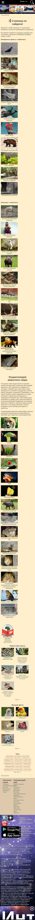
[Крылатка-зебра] (9, 477)
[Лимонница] (9, 490)
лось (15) (19, 766)
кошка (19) (27, 763)
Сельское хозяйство (26, 823)
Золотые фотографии (17, 802)
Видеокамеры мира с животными (9, 616)
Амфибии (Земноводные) (18, 796)
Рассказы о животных (17, 788)
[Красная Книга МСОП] (9, 546)
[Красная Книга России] (9, 518)
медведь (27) (9, 760)
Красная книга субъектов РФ (9, 538)
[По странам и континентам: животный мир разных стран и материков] (9, 577)
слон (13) (26, 766)
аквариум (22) (9, 763)
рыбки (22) (27, 760)
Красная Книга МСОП (9, 553)
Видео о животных (16, 805)
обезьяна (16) (10, 766)
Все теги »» (17, 772)
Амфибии (9, 470)
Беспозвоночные (9, 497)
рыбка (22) (18, 763)
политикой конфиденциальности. (17, 906)
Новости (22, 821)
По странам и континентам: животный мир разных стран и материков (9, 586)
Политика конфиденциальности (9, 784)
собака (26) (18, 760)
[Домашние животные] (9, 504)
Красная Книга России (9, 524)
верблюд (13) (9, 769)
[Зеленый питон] (9, 449)
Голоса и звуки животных (9, 602)
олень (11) (27, 769)
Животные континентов (17, 808)
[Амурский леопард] (9, 422)
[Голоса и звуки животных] (9, 560)
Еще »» (17, 699)
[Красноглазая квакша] (9, 463)
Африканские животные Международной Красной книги (9, 568)
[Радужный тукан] (9, 436)
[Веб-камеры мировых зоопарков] (9, 609)
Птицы (9, 442)
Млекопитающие (9, 429)
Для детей (17, 790)
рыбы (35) (9, 756)
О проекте (22, 817)
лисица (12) (18, 769)
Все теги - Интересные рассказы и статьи (6, 790)
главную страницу (23, 33)
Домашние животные (9, 510)
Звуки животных (16, 811)
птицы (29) (25, 756)
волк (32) (17, 756)
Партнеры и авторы (26, 819)
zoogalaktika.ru (21, 887)
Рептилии (9, 456)
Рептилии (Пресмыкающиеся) (20, 792)
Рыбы (9, 483)
